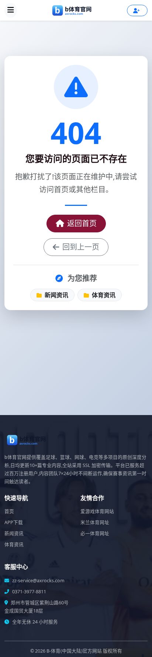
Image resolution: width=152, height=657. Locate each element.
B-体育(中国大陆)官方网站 (74, 651)
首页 (9, 511)
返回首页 (82, 223)
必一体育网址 (94, 533)
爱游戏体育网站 (97, 511)
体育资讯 (102, 295)
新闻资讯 (55, 295)
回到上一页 (80, 247)
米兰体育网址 (94, 522)
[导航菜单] (10, 10)
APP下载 (13, 522)
